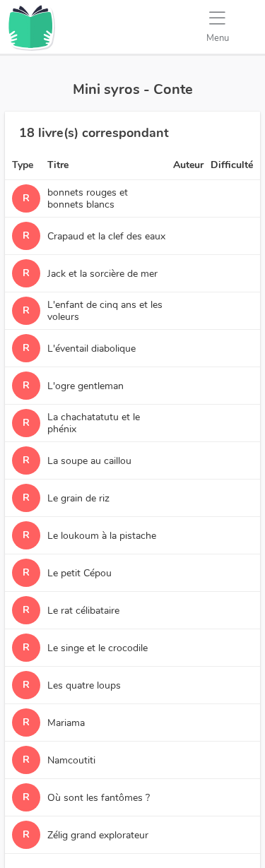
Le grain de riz (78, 498)
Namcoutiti (71, 760)
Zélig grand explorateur (97, 835)
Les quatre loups (84, 685)
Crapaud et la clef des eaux (106, 236)
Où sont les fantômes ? (98, 797)
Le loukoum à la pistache (101, 535)
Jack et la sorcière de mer (102, 273)
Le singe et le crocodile (97, 648)
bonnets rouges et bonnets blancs (87, 198)
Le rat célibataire (83, 610)
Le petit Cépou (79, 573)
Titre (58, 165)
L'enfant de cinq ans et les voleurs (105, 310)
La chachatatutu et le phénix (93, 423)
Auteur (188, 165)
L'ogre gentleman (85, 386)
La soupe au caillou (89, 461)
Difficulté (232, 165)
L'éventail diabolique (91, 348)
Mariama (66, 723)
